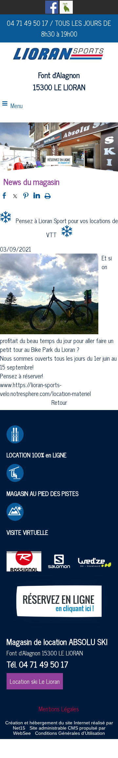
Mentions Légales (59, 709)
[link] (53, 349)
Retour (59, 402)
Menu (16, 105)
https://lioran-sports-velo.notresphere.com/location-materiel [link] (45, 389)
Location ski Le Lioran (35, 681)
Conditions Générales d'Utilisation (70, 733)
